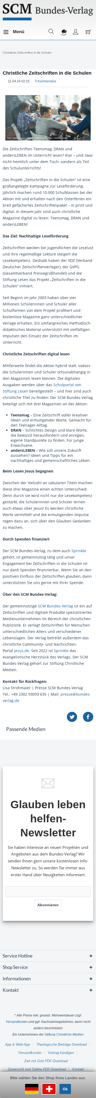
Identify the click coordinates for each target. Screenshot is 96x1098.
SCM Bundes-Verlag (55, 605)
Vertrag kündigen (61, 1053)
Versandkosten (17, 1022)
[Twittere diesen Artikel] (75, 717)
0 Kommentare (45, 81)
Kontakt (78, 1069)
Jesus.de (21, 650)
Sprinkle (78, 550)
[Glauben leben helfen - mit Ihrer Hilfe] (63, 32)
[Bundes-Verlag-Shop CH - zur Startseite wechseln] (48, 12)
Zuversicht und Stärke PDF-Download (37, 1069)
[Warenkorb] (87, 32)
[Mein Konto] (75, 32)
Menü (14, 31)
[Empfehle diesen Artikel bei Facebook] (88, 717)
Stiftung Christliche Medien (64, 1034)
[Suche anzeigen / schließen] (51, 32)
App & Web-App (17, 1044)
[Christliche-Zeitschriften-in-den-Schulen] (48, 117)
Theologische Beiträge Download (61, 1044)
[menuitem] (7, 32)
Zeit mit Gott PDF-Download (46, 1061)
